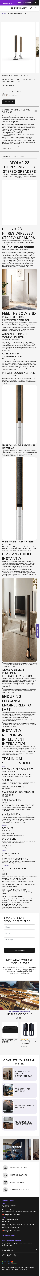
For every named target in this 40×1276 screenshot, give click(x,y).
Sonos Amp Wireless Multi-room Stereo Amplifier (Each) (10, 1040)
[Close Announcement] (35, 2)
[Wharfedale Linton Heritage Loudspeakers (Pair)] (29, 1030)
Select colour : (12, 92)
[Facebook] (4, 1255)
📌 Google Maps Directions (11, 1215)
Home (4, 13)
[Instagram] (11, 1255)
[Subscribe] (36, 1250)
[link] (19, 1262)
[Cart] (35, 8)
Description (6, 156)
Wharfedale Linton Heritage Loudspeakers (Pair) (29, 1041)
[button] (3, 8)
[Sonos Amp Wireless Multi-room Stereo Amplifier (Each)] (10, 1030)
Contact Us (8, 102)
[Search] (31, 8)
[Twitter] (7, 1255)
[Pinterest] (14, 1255)
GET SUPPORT (38, 631)
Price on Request (18, 156)
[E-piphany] (19, 8)
